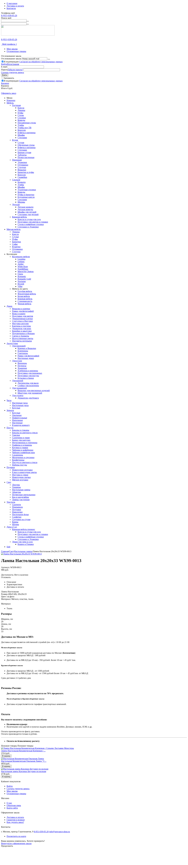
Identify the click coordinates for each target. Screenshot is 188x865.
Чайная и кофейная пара (23, 452)
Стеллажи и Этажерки (28, 227)
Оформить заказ (8, 93)
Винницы (22, 363)
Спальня (16, 180)
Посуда (10, 428)
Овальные (17, 415)
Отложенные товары (16, 51)
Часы (9, 400)
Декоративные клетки (22, 318)
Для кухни (17, 361)
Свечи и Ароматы (20, 336)
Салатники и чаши (21, 437)
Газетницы (23, 353)
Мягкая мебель (14, 229)
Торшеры (16, 487)
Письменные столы (27, 123)
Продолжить (7, 846)
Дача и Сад (12, 527)
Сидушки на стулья (21, 519)
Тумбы (21, 125)
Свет (9, 482)
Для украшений (19, 388)
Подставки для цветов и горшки (33, 222)
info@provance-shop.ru (59, 831)
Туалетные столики (27, 189)
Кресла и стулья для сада (29, 219)
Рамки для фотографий (23, 311)
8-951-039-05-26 (41, 831)
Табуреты (22, 155)
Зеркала (10, 410)
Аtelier (21, 264)
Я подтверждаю (33, 61)
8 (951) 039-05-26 (9, 15)
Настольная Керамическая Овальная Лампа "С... (23, 761)
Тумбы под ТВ (24, 127)
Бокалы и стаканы (20, 430)
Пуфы (20, 113)
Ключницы (23, 351)
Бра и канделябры (20, 497)
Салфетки (16, 517)
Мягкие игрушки (20, 480)
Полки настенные (26, 157)
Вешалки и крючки (21, 308)
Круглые (16, 408)
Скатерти (16, 504)
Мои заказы (12, 49)
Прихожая (17, 160)
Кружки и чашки (20, 447)
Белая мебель (24, 296)
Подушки (16, 509)
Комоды (21, 120)
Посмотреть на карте (16, 836)
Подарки (11, 467)
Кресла (21, 108)
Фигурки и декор (20, 475)
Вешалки (22, 170)
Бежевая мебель (25, 299)
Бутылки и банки (26, 378)
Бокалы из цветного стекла (25, 432)
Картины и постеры (21, 326)
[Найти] (28, 21)
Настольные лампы (21, 489)
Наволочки (17, 512)
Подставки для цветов (22, 316)
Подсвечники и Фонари (23, 333)
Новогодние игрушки (22, 470)
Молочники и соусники (23, 457)
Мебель (10, 103)
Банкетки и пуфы (26, 172)
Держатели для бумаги (28, 398)
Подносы (22, 366)
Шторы (15, 524)
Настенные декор (26, 358)
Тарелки (16, 435)
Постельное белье (20, 514)
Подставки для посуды (28, 375)
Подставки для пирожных (30, 373)
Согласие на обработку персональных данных (41, 61)
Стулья (21, 142)
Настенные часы (20, 403)
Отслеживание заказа (11, 58)
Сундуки (22, 167)
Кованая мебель (19, 217)
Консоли (22, 130)
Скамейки (22, 177)
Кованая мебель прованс (23, 529)
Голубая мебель (25, 291)
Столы (21, 115)
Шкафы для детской (27, 212)
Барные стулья (24, 152)
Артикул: (5, 567)
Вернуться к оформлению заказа (16, 843)
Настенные (17, 423)
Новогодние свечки (21, 477)
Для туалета (17, 395)
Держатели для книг (21, 328)
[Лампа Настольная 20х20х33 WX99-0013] (21, 554)
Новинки (11, 100)
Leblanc (21, 261)
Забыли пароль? (15, 69)
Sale (8, 547)
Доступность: (7, 575)
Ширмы (21, 202)
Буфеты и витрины (27, 132)
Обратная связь (14, 805)
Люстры (16, 485)
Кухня (15, 140)
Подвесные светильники (23, 494)
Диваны (21, 110)
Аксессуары (12, 343)
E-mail (4, 67)
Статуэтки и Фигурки (22, 321)
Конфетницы (18, 460)
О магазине (12, 3)
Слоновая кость (25, 301)
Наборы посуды (19, 465)
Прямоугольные (19, 418)
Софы (15, 244)
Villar (20, 286)
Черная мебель (24, 304)
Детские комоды (25, 209)
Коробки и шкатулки (22, 331)
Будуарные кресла (26, 197)
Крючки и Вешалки (27, 348)
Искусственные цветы (22, 338)
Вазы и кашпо (18, 313)
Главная (5, 551)
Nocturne (22, 281)
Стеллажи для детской (28, 214)
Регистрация (13, 64)
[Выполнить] (49, 59)
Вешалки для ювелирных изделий (34, 390)
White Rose (23, 266)
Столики (22, 118)
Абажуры (16, 492)
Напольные (17, 420)
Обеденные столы (26, 145)
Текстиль (11, 502)
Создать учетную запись (12, 72)
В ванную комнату (21, 425)
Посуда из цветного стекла (24, 462)
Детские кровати (25, 207)
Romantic (22, 276)
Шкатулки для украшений (30, 393)
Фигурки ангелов (20, 323)
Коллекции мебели (21, 256)
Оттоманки (23, 165)
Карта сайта (12, 808)
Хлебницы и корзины (28, 370)
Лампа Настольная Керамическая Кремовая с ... (23, 751)
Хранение (22, 368)
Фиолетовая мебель (27, 294)
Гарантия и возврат (16, 820)
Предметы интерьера (22, 341)
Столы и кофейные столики (31, 224)
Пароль (4, 69)
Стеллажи (22, 137)
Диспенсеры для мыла (28, 383)
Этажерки (22, 162)
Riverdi (21, 284)
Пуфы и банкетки (26, 194)
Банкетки (16, 242)
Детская (16, 204)
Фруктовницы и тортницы (24, 442)
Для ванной (17, 380)
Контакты (11, 8)
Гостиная (16, 105)
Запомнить (9, 78)
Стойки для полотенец (28, 385)
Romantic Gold (24, 279)
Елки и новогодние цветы (24, 472)
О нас (9, 803)
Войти (4, 64)
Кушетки (16, 246)
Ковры (15, 522)
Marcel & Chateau (26, 271)
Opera (20, 274)
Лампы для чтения (20, 499)
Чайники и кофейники (22, 450)
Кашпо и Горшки (26, 544)
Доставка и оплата (15, 6)
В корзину (6, 756)
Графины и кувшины (22, 445)
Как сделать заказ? (15, 822)
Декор (9, 306)
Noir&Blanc (23, 269)
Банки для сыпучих (21, 440)
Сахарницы (17, 455)
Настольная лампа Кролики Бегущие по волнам (23, 771)
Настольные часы (20, 405)
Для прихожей (19, 346)
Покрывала (17, 507)
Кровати (22, 182)
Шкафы (21, 135)
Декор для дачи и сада (22, 542)
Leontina (21, 259)
